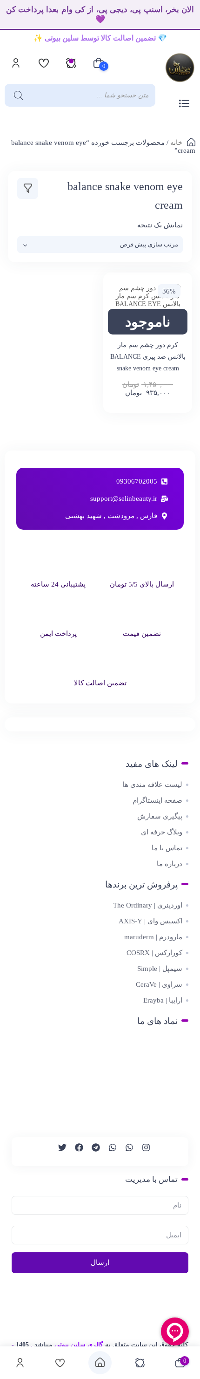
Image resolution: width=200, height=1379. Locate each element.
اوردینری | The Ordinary (147, 905)
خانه (176, 142)
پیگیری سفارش (159, 816)
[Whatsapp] (125, 1151)
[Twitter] (58, 1151)
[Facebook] (75, 1151)
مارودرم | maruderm (153, 937)
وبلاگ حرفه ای (161, 832)
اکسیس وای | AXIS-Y (150, 921)
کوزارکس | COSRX (154, 952)
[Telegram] (91, 1151)
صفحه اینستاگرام (157, 800)
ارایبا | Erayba (162, 1000)
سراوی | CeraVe (159, 984)
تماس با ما (167, 848)
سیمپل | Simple (159, 968)
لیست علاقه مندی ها (152, 784)
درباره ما (169, 863)
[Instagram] (141, 1151)
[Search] (16, 95)
